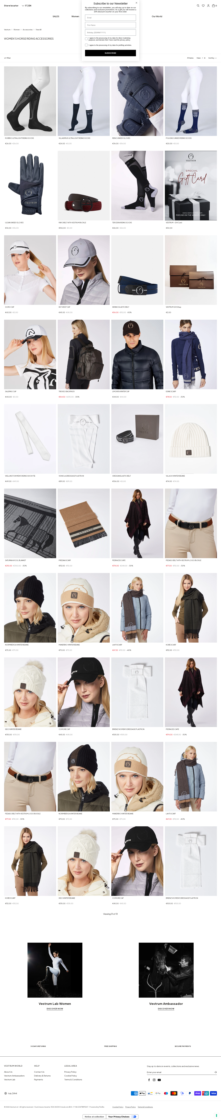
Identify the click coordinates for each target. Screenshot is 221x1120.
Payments (38, 1079)
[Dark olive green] (60, 387)
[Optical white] (6, 302)
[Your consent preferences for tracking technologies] (216, 1115)
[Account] (208, 5)
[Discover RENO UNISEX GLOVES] (137, 101)
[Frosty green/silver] (63, 218)
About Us (8, 1072)
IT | (27, 5)
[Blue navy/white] (9, 134)
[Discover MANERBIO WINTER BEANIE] (84, 608)
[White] (6, 725)
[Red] (9, 387)
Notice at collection (94, 1116)
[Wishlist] (203, 5)
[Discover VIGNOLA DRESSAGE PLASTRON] (84, 439)
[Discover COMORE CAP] (84, 692)
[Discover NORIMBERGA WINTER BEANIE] (30, 608)
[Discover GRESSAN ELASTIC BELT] (137, 439)
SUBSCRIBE (110, 53)
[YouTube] (159, 1080)
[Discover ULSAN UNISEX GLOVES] (30, 185)
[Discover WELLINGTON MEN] (30, 439)
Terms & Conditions (73, 1079)
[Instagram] (154, 1080)
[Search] (198, 5)
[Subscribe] (215, 1072)
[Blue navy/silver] (66, 218)
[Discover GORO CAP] (30, 270)
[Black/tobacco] (13, 134)
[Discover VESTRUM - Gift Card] (191, 185)
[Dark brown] (167, 302)
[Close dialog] (136, 2)
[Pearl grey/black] (120, 471)
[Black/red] (66, 387)
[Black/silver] (72, 218)
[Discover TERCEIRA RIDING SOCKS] (137, 185)
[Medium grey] (60, 302)
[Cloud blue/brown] (170, 640)
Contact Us (39, 1072)
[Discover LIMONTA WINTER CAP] (137, 354)
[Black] (117, 134)
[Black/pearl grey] (6, 134)
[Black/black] (60, 218)
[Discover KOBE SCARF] (191, 608)
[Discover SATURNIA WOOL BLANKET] (30, 523)
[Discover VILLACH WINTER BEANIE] (191, 439)
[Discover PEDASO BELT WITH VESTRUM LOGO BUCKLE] (191, 523)
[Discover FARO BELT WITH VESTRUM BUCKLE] (84, 185)
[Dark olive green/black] (9, 640)
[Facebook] (149, 1080)
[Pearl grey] (13, 725)
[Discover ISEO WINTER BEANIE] (30, 692)
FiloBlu (101, 1107)
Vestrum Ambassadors (14, 1076)
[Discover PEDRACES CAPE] (137, 523)
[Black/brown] (6, 640)
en (30, 5)
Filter (9, 58)
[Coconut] (167, 556)
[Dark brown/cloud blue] (114, 640)
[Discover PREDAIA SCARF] (84, 523)
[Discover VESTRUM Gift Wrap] (191, 270)
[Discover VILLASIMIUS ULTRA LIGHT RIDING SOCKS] (84, 101)
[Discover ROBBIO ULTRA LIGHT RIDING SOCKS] (30, 101)
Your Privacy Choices (118, 1116)
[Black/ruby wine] (63, 302)
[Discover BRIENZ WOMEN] (137, 692)
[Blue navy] (60, 134)
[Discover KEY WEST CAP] (84, 270)
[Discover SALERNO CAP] (30, 354)
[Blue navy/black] (69, 218)
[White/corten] (60, 640)
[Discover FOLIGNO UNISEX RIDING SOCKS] (191, 101)
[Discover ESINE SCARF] (191, 354)
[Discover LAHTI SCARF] (137, 608)
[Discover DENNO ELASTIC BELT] (137, 270)
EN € (15, 1093)
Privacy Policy (70, 1072)
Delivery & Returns (42, 1076)
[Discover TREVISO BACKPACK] (84, 354)
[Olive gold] (13, 387)
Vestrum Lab (9, 1079)
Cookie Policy (70, 1076)
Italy (10, 1093)
